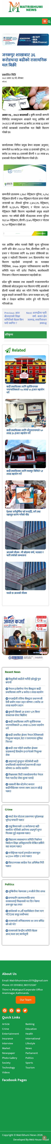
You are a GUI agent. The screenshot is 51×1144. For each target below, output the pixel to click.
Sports (29, 1063)
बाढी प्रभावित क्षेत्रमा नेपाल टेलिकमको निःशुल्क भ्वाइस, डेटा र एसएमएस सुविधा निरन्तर (24, 738)
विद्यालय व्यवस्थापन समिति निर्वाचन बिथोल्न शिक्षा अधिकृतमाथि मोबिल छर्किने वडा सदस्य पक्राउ (25, 843)
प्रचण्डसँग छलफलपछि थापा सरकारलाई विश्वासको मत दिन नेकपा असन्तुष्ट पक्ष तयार (23, 901)
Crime (5, 1029)
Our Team (25, 999)
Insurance (7, 1038)
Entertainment (10, 1034)
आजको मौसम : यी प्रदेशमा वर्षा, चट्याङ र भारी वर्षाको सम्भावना (25, 554)
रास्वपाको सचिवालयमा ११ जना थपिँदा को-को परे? (25, 923)
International (33, 1038)
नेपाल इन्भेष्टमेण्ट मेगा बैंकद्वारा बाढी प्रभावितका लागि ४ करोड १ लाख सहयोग (24, 691)
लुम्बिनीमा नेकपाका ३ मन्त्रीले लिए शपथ (26, 891)
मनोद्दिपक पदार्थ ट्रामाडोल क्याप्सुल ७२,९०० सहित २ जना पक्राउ (23, 855)
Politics (30, 1058)
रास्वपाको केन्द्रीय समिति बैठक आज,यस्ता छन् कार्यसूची (21, 932)
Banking (30, 1024)
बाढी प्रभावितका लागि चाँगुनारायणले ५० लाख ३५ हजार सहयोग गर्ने (25, 432)
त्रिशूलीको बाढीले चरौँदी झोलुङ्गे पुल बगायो (23, 681)
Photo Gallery (9, 1058)
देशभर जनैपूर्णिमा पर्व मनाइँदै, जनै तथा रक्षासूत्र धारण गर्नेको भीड (24, 513)
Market (6, 1048)
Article (6, 1024)
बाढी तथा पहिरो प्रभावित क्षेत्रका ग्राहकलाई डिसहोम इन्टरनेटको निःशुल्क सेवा (24, 751)
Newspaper (8, 1053)
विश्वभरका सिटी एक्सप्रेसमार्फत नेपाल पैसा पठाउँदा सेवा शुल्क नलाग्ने (24, 776)
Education (31, 1029)
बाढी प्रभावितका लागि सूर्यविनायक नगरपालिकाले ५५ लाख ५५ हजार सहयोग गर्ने (25, 390)
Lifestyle (30, 1043)
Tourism (30, 1067)
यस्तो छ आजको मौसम (17, 593)
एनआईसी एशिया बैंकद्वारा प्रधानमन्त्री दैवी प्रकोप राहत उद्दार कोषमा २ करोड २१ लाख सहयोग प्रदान (24, 702)
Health (29, 1034)
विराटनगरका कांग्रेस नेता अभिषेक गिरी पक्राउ (25, 864)
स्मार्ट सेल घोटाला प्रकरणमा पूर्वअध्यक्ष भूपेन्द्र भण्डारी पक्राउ (24, 818)
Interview (7, 1043)
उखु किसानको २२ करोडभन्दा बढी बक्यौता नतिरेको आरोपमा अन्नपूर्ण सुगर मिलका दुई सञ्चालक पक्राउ (24, 830)
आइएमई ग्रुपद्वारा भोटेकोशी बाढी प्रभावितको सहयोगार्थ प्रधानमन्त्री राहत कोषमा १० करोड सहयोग (23, 764)
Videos (6, 1072)
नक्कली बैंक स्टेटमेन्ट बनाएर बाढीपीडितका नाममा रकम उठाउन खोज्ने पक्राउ (24, 788)
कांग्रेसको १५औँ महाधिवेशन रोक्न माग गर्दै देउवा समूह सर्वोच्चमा (25, 913)
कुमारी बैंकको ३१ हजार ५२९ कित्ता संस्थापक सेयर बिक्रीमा (23, 714)
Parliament (32, 1053)
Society (6, 1063)
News (29, 1048)
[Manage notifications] (44, 1137)
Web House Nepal (39, 1139)
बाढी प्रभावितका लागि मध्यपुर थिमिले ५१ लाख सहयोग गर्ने (25, 472)
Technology (8, 1067)
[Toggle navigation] (45, 21)
